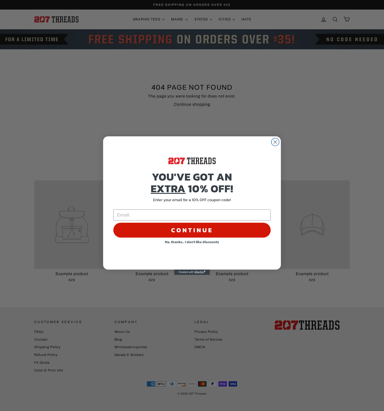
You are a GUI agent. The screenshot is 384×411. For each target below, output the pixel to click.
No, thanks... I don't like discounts (192, 241)
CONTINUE (192, 230)
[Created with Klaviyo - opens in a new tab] (192, 272)
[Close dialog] (275, 142)
